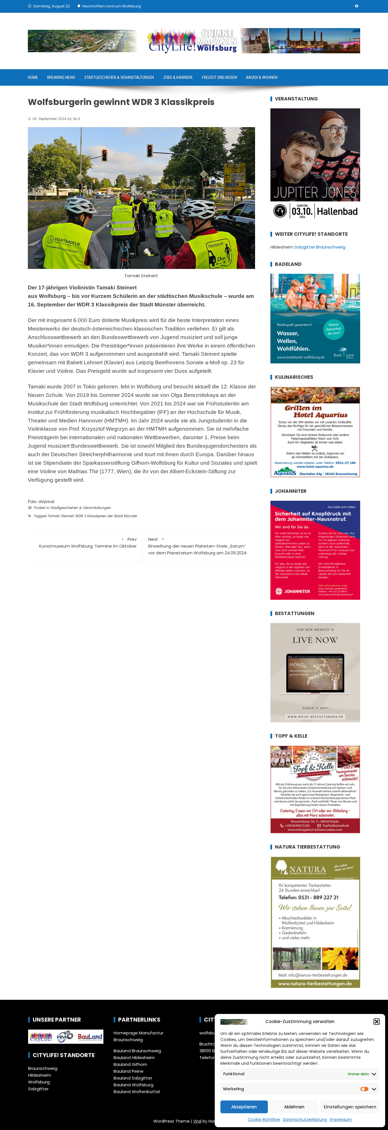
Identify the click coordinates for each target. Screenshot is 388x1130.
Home (33, 77)
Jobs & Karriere (178, 77)
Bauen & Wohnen (262, 77)
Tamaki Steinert (61, 516)
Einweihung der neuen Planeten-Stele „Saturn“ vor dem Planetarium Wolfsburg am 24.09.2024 (197, 546)
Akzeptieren (244, 1107)
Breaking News (61, 77)
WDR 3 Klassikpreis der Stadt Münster (106, 516)
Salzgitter (38, 1089)
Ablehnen (294, 1107)
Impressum (341, 1119)
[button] (376, 1021)
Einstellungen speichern (350, 1107)
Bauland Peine (128, 1071)
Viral (197, 1121)
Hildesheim (39, 1075)
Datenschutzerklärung (305, 1119)
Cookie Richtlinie (264, 1119)
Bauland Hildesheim (134, 1057)
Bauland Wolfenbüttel (137, 1092)
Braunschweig (42, 1068)
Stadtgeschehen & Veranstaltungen (119, 77)
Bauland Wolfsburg (133, 1085)
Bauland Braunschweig (137, 1051)
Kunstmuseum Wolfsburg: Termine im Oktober (88, 542)
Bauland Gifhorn (130, 1064)
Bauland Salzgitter (133, 1078)
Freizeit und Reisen (219, 77)
